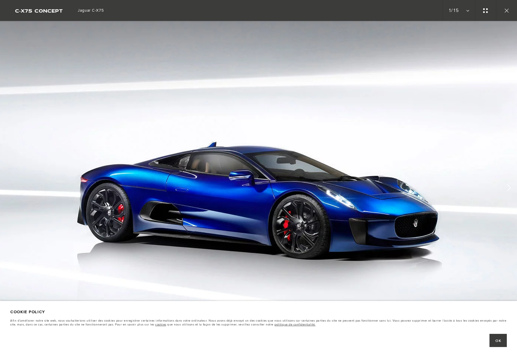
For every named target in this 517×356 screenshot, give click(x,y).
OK (498, 341)
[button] (509, 188)
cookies (160, 324)
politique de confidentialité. (295, 324)
